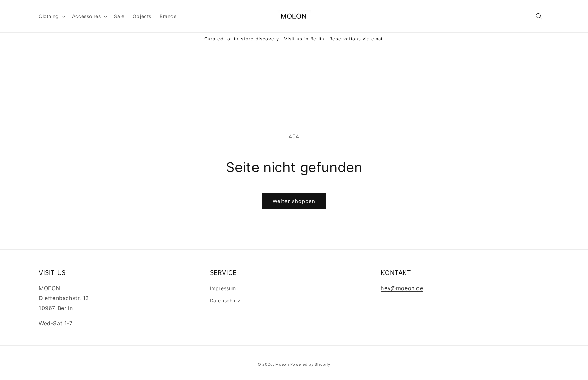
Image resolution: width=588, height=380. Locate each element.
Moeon (282, 364)
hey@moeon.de (402, 288)
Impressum (223, 288)
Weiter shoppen (294, 201)
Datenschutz (225, 300)
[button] (51, 16)
